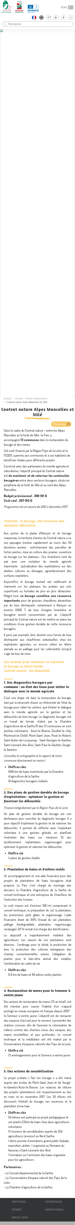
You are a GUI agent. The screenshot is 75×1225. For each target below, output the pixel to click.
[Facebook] (63, 17)
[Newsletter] (48, 17)
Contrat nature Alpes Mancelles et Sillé (27, 402)
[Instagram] (70, 17)
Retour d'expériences (36, 398)
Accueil (8, 398)
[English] (41, 17)
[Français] (34, 17)
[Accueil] (13, 6)
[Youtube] (56, 17)
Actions (19, 398)
